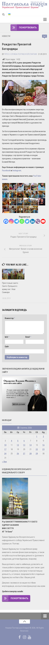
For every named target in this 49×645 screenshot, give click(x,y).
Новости (6, 36)
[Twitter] (27, 221)
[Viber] (37, 221)
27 (24, 453)
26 (18, 453)
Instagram (16, 170)
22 (37, 449)
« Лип (4, 461)
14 (30, 445)
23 (43, 449)
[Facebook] (6, 221)
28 (30, 453)
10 (5, 445)
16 (43, 445)
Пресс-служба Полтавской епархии (20, 54)
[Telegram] (16, 221)
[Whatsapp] (21, 221)
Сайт (7, 346)
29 (37, 453)
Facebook (6, 170)
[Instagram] (11, 221)
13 (24, 445)
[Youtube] (43, 221)
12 (18, 445)
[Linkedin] (32, 221)
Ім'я (7, 337)
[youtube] (29, 637)
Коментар (10, 318)
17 (5, 449)
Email (28, 337)
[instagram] (24, 637)
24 (5, 453)
